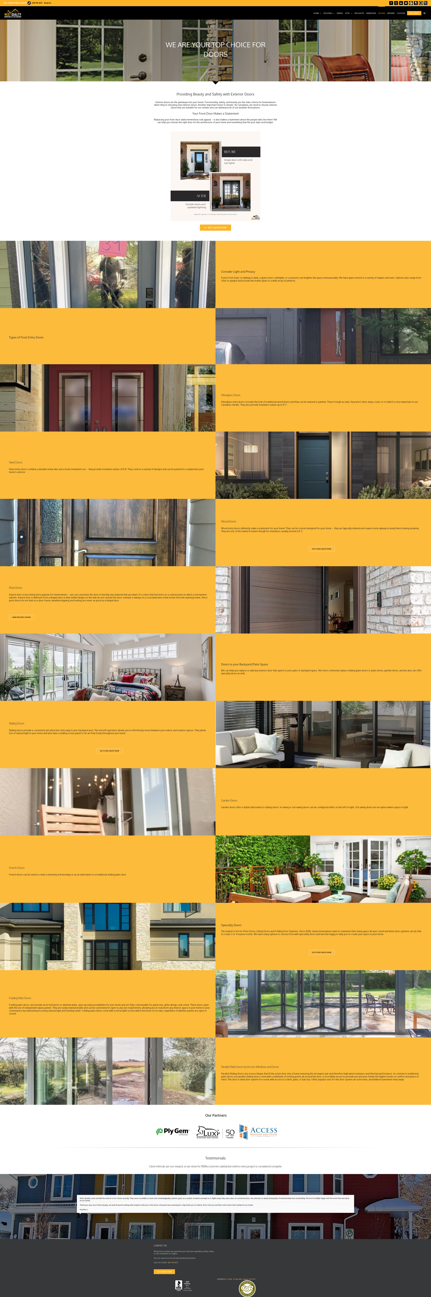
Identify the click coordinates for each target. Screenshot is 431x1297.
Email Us (47, 3)
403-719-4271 (37, 3)
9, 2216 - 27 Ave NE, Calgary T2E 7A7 (240, 1279)
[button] (424, 13)
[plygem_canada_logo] (173, 1129)
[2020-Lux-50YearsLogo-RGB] (215, 1126)
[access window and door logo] (258, 1125)
